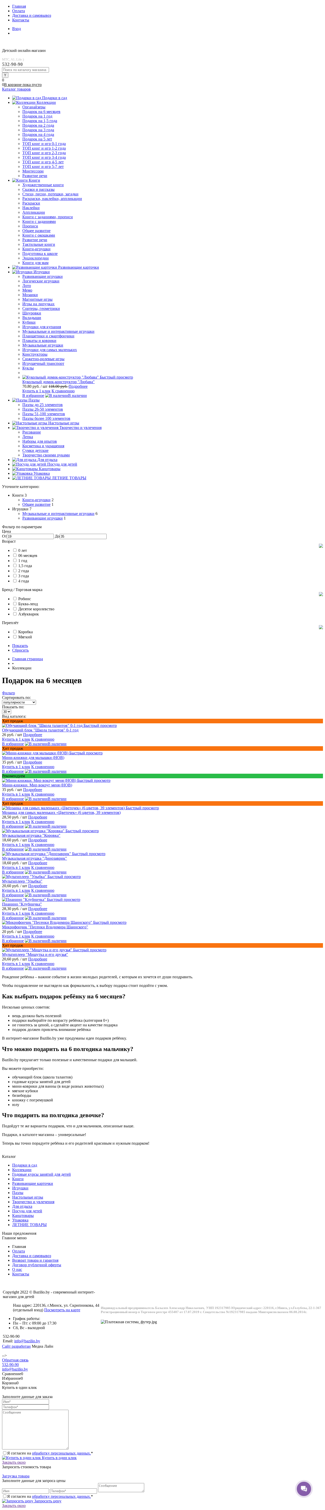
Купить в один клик (59, 1458)
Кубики (29, 322)
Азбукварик (28, 614)
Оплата (18, 11)
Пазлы (17, 1192)
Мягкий (25, 637)
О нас (17, 1269)
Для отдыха (22, 1206)
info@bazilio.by (15, 1369)
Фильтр (8, 693)
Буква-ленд (28, 604)
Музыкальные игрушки (42, 345)
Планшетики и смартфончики (48, 336)
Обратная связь (15, 1360)
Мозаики (30, 295)
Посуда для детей (27, 1211)
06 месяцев (27, 555)
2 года (23, 571)
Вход (16, 28)
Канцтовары (23, 1215)
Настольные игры (27, 1197)
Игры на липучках (38, 304)
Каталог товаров (16, 89)
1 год (22, 560)
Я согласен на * (50, 1453)
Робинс (24, 599)
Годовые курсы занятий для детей (41, 1174)
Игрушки (20, 1188)
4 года (23, 581)
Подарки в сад (24, 1165)
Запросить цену (47, 1501)
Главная (19, 6)
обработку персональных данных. (61, 1453)
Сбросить (20, 650)
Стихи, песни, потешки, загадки (50, 194)
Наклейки (31, 208)
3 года (23, 576)
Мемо (27, 290)
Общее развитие (36, 504)
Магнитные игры (37, 299)
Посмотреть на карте (62, 1310)
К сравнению (63, 391)
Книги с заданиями (39, 221)
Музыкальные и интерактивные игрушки (58, 513)
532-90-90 (10, 1364)
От (4, 536)
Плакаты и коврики (39, 340)
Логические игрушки (40, 281)
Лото (26, 285)
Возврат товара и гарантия (35, 1260)
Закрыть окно (14, 1462)
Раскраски (31, 203)
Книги (18, 1179)
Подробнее (78, 386)
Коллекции (21, 1170)
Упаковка (20, 1220)
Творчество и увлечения (33, 1202)
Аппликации (33, 212)
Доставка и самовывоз (31, 15)
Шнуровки (31, 313)
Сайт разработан (16, 1346)
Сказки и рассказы (38, 189)
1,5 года (25, 566)
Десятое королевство (36, 609)
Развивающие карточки (32, 1183)
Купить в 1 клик (36, 391)
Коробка (25, 632)
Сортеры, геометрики (41, 308)
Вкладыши (31, 317)
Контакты (20, 20)
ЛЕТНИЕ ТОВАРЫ (29, 1225)
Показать (20, 645)
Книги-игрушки (36, 500)
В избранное (33, 395)
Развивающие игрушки (42, 518)
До (57, 536)
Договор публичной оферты (36, 1265)
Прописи (30, 226)
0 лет (22, 550)
